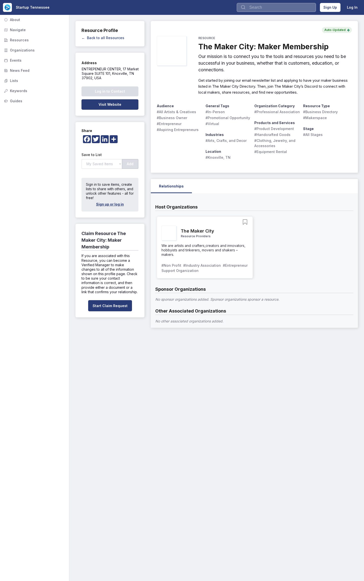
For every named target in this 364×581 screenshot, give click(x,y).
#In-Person (215, 112)
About (11, 20)
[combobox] (276, 7)
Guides (12, 101)
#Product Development (274, 129)
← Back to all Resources (102, 38)
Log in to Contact (110, 91)
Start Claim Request (110, 306)
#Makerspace (315, 118)
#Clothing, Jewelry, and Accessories (275, 143)
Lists (10, 81)
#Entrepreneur (169, 124)
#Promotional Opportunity (228, 118)
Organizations (19, 50)
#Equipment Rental (270, 152)
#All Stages (313, 134)
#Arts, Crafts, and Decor (226, 140)
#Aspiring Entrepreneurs (178, 130)
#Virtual (212, 124)
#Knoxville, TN (218, 157)
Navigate (14, 30)
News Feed (16, 70)
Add (130, 164)
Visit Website (110, 104)
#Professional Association (277, 112)
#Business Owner (172, 118)
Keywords (15, 91)
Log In (352, 7)
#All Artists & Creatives (176, 112)
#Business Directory (320, 112)
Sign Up (330, 7)
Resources (16, 40)
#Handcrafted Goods (272, 134)
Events (12, 60)
